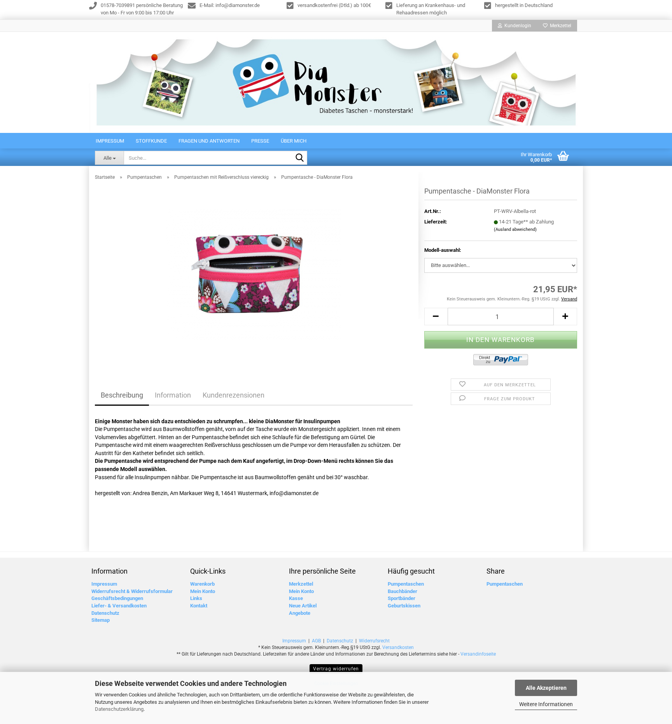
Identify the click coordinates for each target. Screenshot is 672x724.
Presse (260, 141)
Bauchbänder (402, 591)
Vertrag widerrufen (336, 669)
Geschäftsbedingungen (117, 598)
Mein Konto (202, 591)
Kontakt (198, 606)
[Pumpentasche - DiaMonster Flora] (253, 274)
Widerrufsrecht (374, 641)
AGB (316, 641)
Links (196, 598)
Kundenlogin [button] (516, 25)
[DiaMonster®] (336, 82)
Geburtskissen (404, 606)
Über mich (293, 141)
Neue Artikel (303, 606)
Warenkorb (202, 584)
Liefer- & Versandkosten (119, 606)
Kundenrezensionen (233, 395)
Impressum (110, 141)
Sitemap (100, 620)
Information (173, 395)
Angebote (299, 613)
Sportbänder (401, 598)
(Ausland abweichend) (515, 229)
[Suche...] (299, 158)
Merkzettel (559, 25)
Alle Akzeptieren (546, 688)
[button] (436, 316)
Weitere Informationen (546, 704)
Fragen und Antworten (209, 141)
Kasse (296, 598)
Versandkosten (398, 647)
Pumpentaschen (406, 584)
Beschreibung (122, 395)
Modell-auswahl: (442, 250)
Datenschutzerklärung (119, 709)
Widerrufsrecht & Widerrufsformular (132, 591)
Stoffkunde (151, 141)
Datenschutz (105, 613)
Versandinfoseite (478, 654)
